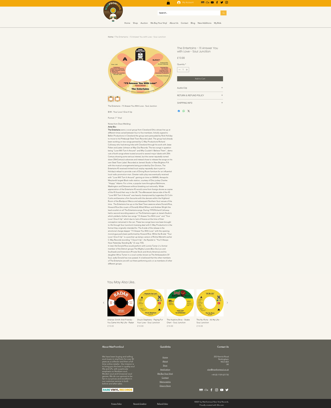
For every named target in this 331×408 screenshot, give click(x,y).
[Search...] (223, 12)
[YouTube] (212, 2)
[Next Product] (227, 302)
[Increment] (187, 69)
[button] (168, 3)
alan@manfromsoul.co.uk (218, 369)
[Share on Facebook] (178, 111)
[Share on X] (188, 111)
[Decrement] (179, 69)
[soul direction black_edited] (202, 2)
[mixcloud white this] (206, 390)
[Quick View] (121, 302)
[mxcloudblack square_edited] (207, 2)
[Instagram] (226, 2)
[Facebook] (217, 2)
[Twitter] (222, 2)
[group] (165, 310)
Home (110, 37)
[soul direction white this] (201, 390)
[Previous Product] (103, 302)
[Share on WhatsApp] (183, 111)
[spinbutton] (183, 69)
